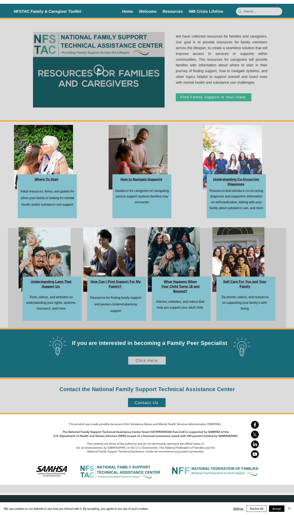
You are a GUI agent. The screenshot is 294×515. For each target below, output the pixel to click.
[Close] (289, 508)
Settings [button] (238, 509)
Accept (276, 509)
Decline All (256, 509)
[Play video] (99, 70)
